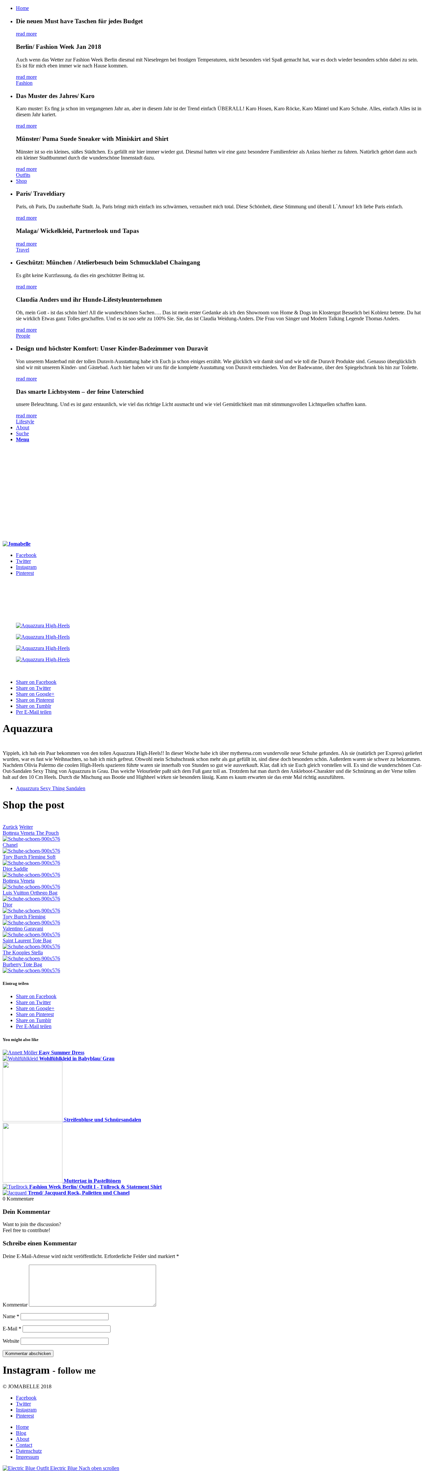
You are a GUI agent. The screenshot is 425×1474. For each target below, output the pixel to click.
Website (11, 1341)
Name (11, 1316)
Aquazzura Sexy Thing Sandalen (50, 788)
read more (26, 34)
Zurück (10, 827)
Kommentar (15, 1305)
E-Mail (12, 1328)
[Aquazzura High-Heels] (212, 626)
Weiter (26, 827)
